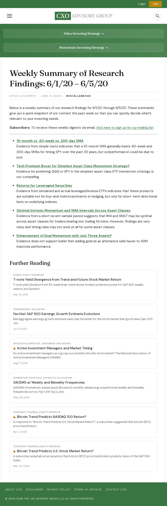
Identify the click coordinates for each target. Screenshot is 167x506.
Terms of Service (88, 489)
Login (142, 4)
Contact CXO (116, 489)
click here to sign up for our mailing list (125, 127)
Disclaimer (34, 489)
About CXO (13, 489)
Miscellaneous (78, 96)
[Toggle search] (157, 16)
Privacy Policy (58, 489)
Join (155, 4)
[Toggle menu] (9, 16)
